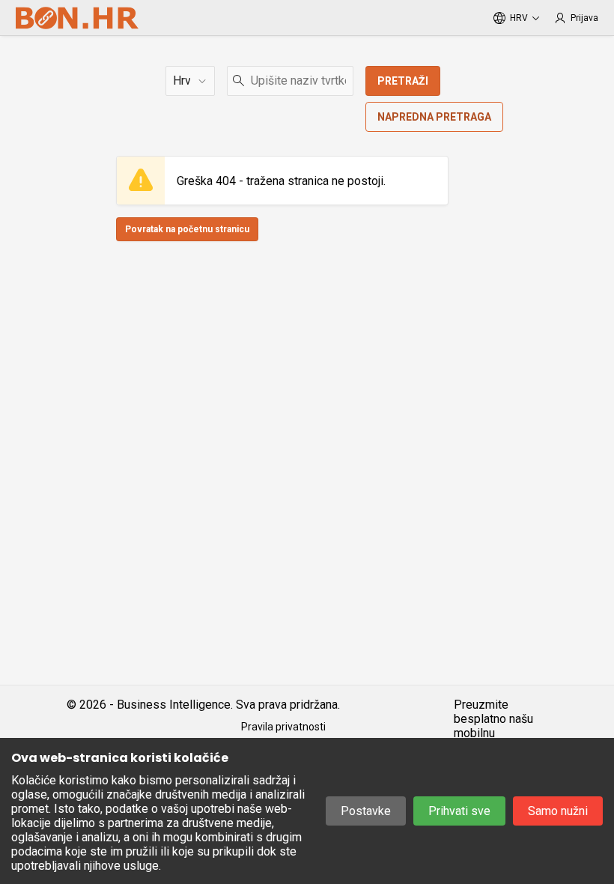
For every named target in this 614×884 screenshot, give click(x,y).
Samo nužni (558, 811)
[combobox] (290, 81)
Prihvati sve (459, 811)
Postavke (366, 811)
